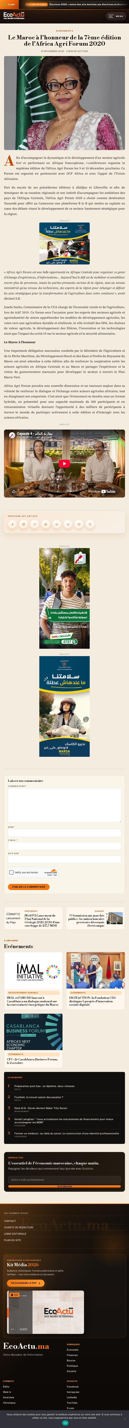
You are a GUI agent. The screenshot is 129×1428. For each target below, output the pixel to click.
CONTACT (10, 1221)
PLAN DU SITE (12, 1240)
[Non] (124, 1419)
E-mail (13, 840)
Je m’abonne (64, 1186)
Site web (13, 853)
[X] (34, 524)
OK (65, 1423)
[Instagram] (23, 524)
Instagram (73, 1392)
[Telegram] (67, 524)
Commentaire (17, 786)
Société (71, 1371)
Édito (6, 1386)
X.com (70, 1408)
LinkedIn (72, 1397)
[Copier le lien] (90, 524)
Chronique (9, 1402)
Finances (72, 1355)
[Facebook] (12, 524)
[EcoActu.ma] (14, 16)
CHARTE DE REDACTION (18, 1227)
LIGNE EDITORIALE (15, 1233)
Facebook (73, 1386)
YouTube (72, 1402)
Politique (72, 1366)
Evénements (64, 31)
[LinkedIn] (45, 524)
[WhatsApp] (56, 524)
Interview (8, 1397)
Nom (11, 827)
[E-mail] (78, 524)
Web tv (7, 1392)
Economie (72, 1349)
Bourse (71, 1360)
